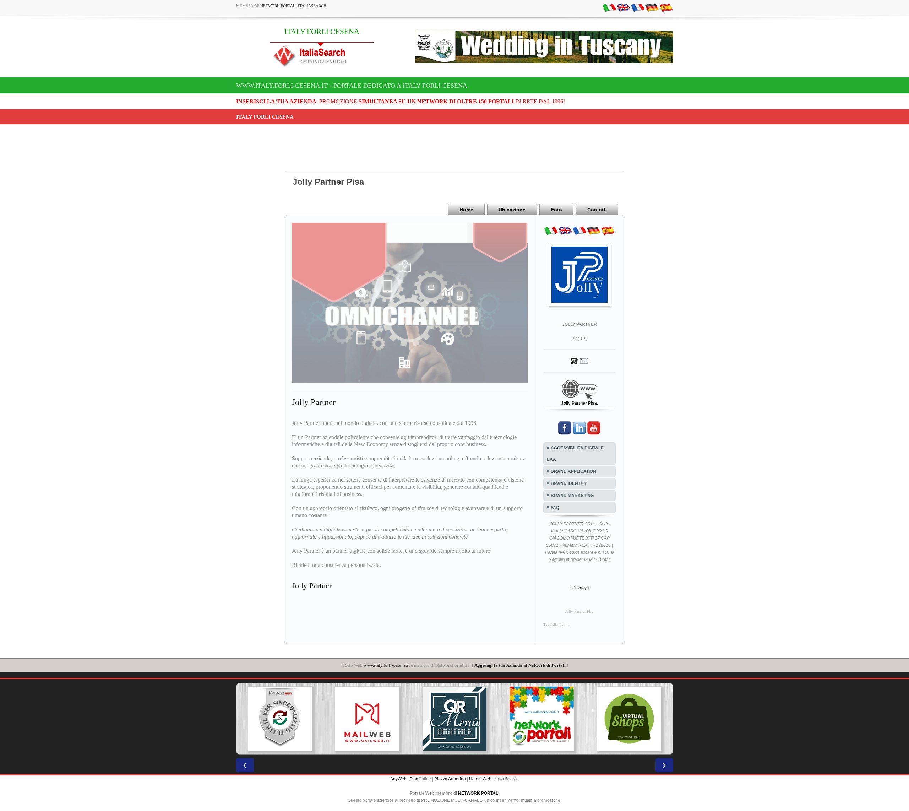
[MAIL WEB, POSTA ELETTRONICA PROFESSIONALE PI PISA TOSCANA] (280, 719)
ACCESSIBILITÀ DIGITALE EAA (575, 453)
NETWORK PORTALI (478, 793)
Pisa (414, 779)
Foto (556, 209)
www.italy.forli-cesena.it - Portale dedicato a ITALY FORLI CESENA (351, 85)
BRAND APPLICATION (573, 471)
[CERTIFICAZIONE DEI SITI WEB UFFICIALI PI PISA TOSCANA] (629, 719)
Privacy (579, 587)
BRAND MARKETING (572, 495)
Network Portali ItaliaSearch (293, 6)
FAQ (555, 507)
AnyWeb (398, 779)
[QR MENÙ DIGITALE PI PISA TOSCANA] (367, 719)
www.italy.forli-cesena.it (387, 665)
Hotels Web (480, 779)
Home (466, 209)
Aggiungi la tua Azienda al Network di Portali (520, 665)
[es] (666, 7)
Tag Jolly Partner (557, 625)
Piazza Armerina (450, 779)
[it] (609, 7)
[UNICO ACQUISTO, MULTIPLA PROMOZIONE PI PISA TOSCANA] (455, 719)
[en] (623, 7)
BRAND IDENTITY (569, 483)
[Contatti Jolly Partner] (579, 360)
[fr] (638, 7)
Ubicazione (512, 209)
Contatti (597, 209)
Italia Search (507, 779)
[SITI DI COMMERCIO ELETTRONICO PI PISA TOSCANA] (542, 719)
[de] (652, 7)
